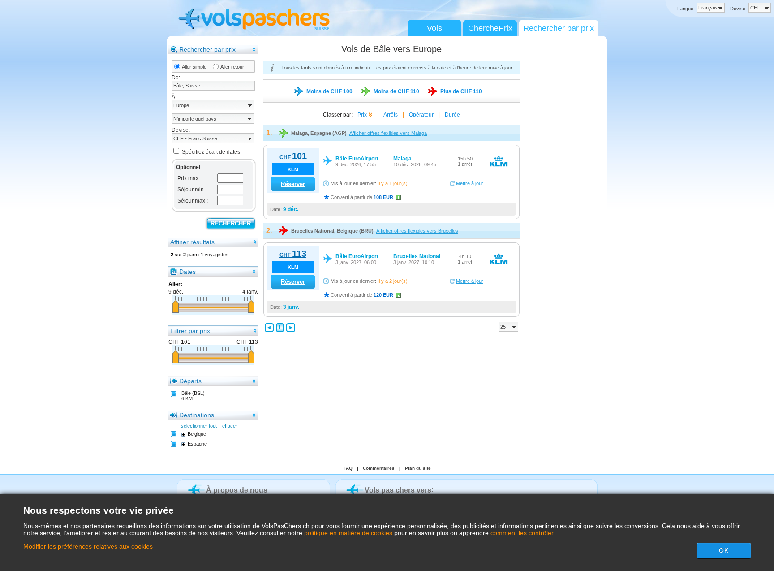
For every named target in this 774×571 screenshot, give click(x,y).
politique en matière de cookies (348, 532)
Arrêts (390, 115)
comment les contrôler (521, 532)
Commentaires (379, 468)
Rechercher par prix (558, 28)
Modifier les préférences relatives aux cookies (88, 546)
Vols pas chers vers (398, 490)
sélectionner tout (199, 425)
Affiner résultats (192, 242)
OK (724, 550)
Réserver (293, 184)
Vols (434, 28)
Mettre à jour (469, 183)
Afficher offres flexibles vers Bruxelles (417, 231)
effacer (229, 425)
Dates (187, 271)
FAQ (348, 468)
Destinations (196, 415)
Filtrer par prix (190, 330)
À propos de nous (236, 490)
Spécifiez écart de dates (211, 152)
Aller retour (232, 66)
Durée (452, 115)
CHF (293, 157)
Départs (190, 381)
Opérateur (421, 115)
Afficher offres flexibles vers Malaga (388, 133)
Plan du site (418, 468)
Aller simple (194, 66)
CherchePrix (490, 28)
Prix (362, 115)
